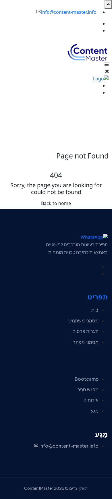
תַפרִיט (97, 297)
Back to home (56, 203)
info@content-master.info (68, 12)
